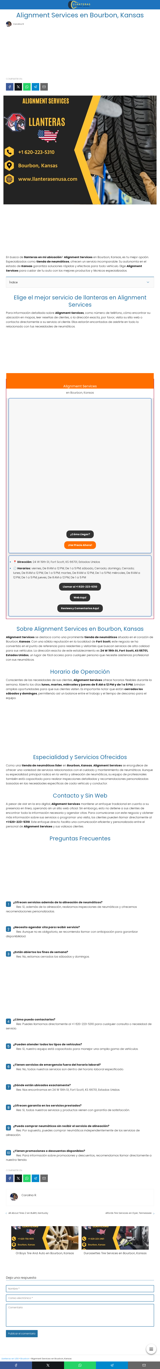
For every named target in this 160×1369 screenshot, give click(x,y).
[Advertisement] (80, 51)
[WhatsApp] (27, 87)
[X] (18, 87)
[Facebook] (9, 87)
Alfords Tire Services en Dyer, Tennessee (128, 1213)
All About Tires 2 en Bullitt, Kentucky (28, 1213)
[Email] (44, 87)
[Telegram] (35, 87)
